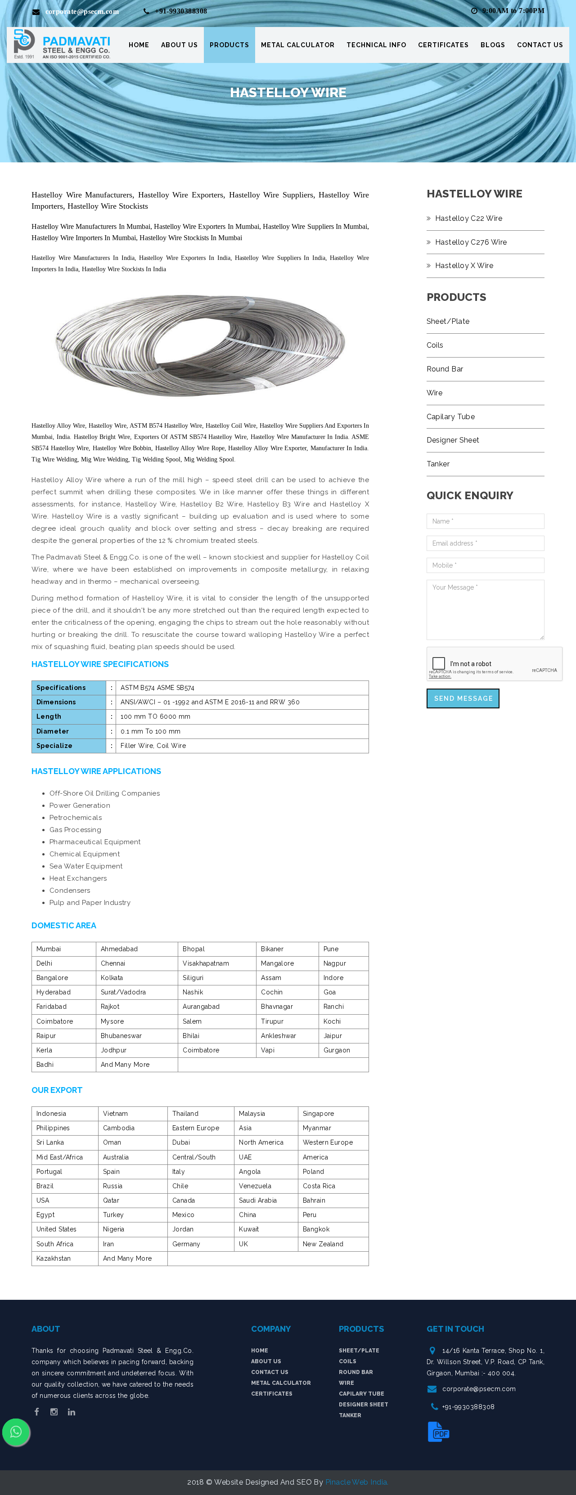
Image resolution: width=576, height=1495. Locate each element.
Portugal (49, 1171)
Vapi (267, 1050)
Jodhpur (114, 1050)
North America (261, 1142)
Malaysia (252, 1113)
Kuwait (249, 1229)
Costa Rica (319, 1186)
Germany (186, 1244)
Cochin (272, 992)
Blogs (493, 45)
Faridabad (51, 1006)
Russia (113, 1186)
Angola (250, 1171)
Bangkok (316, 1229)
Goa (330, 992)
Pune (331, 949)
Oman (112, 1142)
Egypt (45, 1214)
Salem (192, 1021)
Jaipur (333, 1035)
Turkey (113, 1214)
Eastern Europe (195, 1128)
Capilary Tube (451, 416)
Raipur (46, 1035)
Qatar (111, 1200)
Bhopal (194, 949)
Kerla (44, 1050)
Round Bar (445, 369)
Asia (245, 1128)
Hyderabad (53, 992)
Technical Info (376, 45)
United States (56, 1229)
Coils (435, 345)
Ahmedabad (119, 949)
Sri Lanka (50, 1142)
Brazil (45, 1186)
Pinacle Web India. (357, 1482)
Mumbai (48, 949)
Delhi (44, 963)
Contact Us (540, 45)
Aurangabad (201, 1006)
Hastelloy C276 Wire (471, 242)
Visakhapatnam (206, 963)
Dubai (181, 1142)
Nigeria (114, 1229)
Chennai (113, 963)
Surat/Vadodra (123, 992)
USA (42, 1200)
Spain (111, 1171)
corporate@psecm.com (479, 1388)
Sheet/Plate (448, 321)
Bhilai (191, 1035)
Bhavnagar (277, 1006)
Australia (116, 1157)
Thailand (185, 1113)
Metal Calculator (298, 45)
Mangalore (277, 963)
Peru (310, 1214)
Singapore (318, 1113)
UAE (245, 1157)
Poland (313, 1171)
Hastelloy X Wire (464, 265)
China (247, 1214)
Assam (271, 977)
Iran (108, 1244)
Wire (435, 393)
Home (139, 45)
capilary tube (361, 1394)
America (315, 1157)
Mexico (183, 1214)
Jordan (183, 1229)
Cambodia (119, 1128)
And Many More (125, 1064)
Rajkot (110, 1006)
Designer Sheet (453, 440)
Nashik (193, 992)
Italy (178, 1171)
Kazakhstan (53, 1258)
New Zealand (323, 1244)
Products (229, 45)
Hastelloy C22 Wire (468, 218)
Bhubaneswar (121, 1035)
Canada (183, 1200)
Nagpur (335, 963)
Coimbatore (54, 1021)
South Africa (54, 1244)
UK (243, 1244)
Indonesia (51, 1113)
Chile (180, 1186)
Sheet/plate (359, 1350)
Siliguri (193, 977)
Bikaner (272, 949)
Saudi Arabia (258, 1200)
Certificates (443, 45)
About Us (179, 45)
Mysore (112, 1021)
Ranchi (334, 1006)
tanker (350, 1415)
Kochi (332, 1021)
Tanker (438, 464)
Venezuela (255, 1186)
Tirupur (272, 1021)
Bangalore (52, 977)
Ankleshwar (279, 1035)
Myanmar (317, 1128)
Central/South (194, 1157)
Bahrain (314, 1200)
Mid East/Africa (59, 1157)
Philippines (53, 1128)
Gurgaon (337, 1050)
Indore (334, 977)
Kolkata (112, 977)
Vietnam (115, 1113)
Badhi (45, 1064)
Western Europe (328, 1142)
